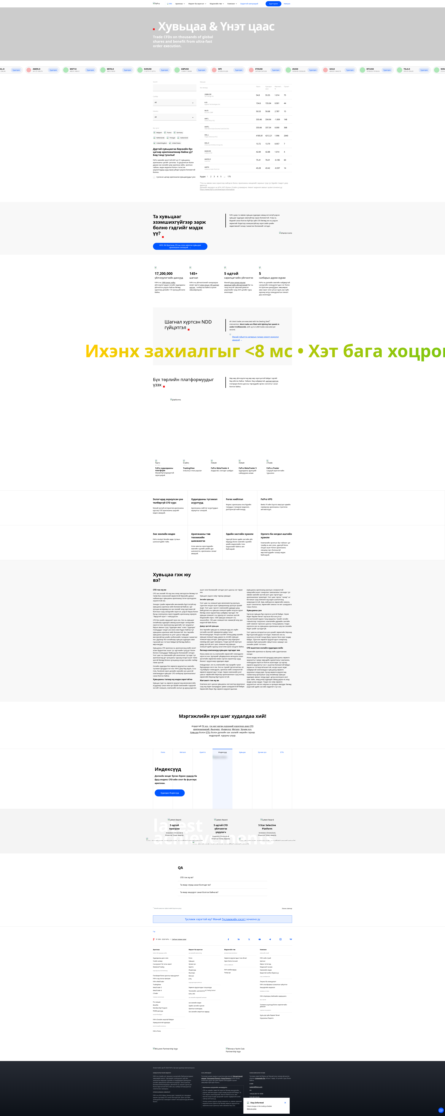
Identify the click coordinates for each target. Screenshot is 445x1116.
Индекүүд (226, 729)
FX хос (205, 726)
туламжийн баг (260, 1078)
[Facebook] (228, 939)
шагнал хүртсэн (272, 381)
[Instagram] (280, 939)
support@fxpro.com (256, 1087)
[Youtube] (259, 939)
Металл (235, 729)
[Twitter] (249, 939)
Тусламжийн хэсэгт (234, 919)
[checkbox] (174, 177)
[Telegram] (270, 939)
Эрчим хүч (246, 729)
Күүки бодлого (226, 1078)
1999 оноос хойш (168, 282)
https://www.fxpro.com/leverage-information (217, 189)
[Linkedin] (239, 939)
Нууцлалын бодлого (214, 1078)
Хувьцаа (194, 732)
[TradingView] (291, 939)
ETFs (208, 732)
